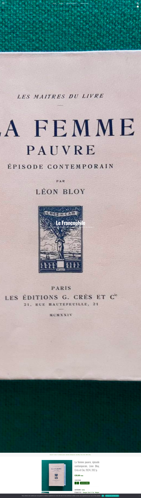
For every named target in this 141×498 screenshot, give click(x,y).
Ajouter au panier (85, 483)
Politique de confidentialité (112, 495)
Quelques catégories (71, 3)
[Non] (139, 496)
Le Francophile (70, 223)
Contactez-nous (84, 3)
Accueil (54, 3)
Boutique (61, 3)
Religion (97, 492)
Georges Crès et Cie (88, 492)
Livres (55, 454)
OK (103, 495)
